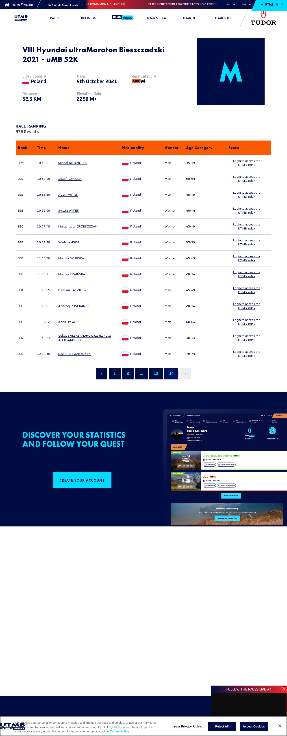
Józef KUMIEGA (70, 178)
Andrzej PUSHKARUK (73, 306)
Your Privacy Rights (188, 726)
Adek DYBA (66, 322)
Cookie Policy (119, 731)
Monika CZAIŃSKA (71, 274)
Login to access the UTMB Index (246, 163)
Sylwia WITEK (68, 210)
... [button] (141, 373)
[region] (143, 726)
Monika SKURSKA (71, 258)
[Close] (280, 726)
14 (171, 373)
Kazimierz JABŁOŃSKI (74, 353)
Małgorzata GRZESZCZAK (77, 226)
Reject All (222, 726)
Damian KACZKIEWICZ (75, 290)
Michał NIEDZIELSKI (72, 163)
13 (156, 373)
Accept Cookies (254, 726)
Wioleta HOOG (68, 242)
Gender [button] (172, 147)
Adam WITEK (68, 194)
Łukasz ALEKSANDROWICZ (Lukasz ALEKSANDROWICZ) (84, 338)
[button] (64, 5)
